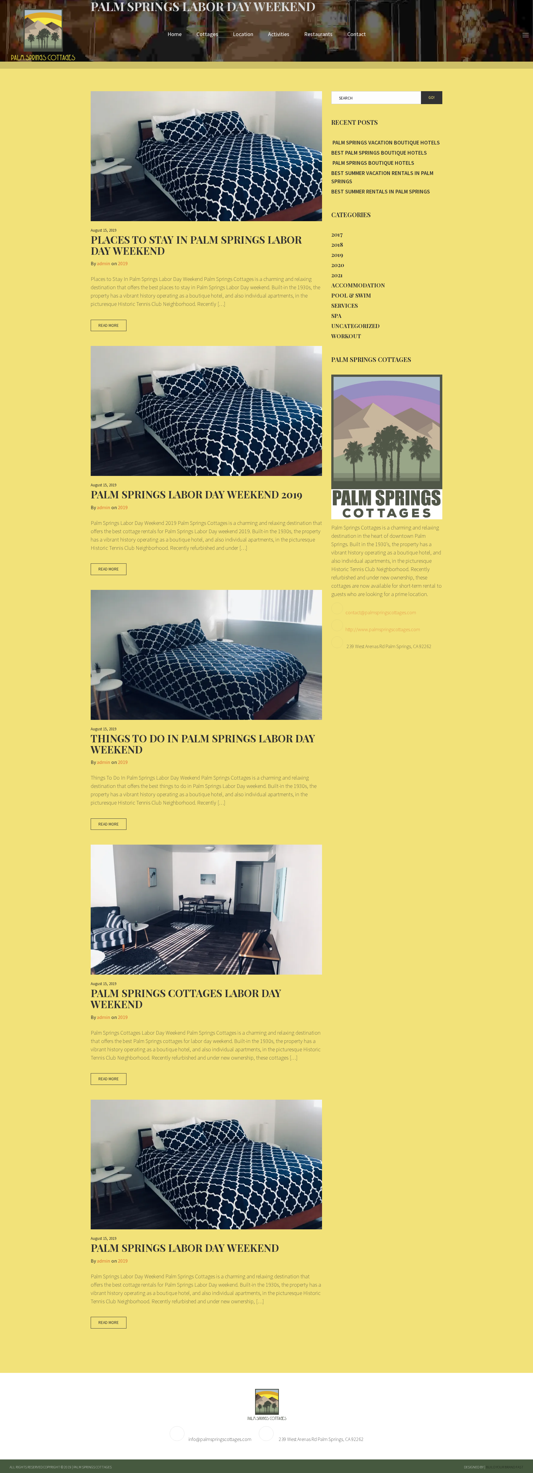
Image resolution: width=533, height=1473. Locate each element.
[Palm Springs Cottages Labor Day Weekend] (206, 910)
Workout (346, 336)
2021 (337, 275)
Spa (336, 315)
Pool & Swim (351, 295)
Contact (356, 34)
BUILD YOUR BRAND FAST (504, 1467)
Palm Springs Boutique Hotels (372, 162)
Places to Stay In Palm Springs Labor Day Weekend (196, 245)
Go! (431, 97)
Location (243, 34)
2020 (337, 265)
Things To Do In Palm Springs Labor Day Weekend (203, 743)
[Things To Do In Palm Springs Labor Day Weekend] (206, 655)
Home (174, 34)
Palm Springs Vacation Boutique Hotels (385, 142)
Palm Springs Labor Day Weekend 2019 (196, 494)
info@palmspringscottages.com (219, 1439)
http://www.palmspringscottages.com (382, 629)
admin (103, 263)
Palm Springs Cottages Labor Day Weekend (186, 998)
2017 (337, 234)
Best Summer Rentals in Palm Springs (380, 191)
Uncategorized (355, 326)
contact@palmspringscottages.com (380, 612)
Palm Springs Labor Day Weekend (185, 1247)
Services (344, 305)
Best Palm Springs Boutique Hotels (379, 152)
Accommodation (358, 285)
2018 (337, 244)
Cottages (207, 34)
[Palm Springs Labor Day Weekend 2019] (206, 411)
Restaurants (318, 34)
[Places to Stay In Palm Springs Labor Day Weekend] (206, 156)
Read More (108, 325)
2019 (123, 263)
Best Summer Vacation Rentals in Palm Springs (382, 177)
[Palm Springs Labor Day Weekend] (206, 1165)
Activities (278, 34)
